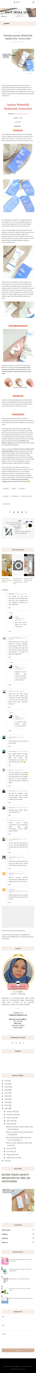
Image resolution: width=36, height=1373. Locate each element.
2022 (6, 1108)
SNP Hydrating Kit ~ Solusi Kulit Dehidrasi (19, 1279)
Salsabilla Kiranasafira (14, 637)
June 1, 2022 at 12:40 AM (21, 594)
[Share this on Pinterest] (18, 512)
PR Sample (22, 488)
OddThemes (16, 1366)
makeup (5, 1234)
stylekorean (15, 496)
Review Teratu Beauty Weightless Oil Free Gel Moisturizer (16, 1178)
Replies (11, 613)
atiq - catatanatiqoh (14, 839)
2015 (6, 1087)
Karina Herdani (12, 737)
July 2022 (10, 1152)
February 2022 (12, 1115)
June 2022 (10, 1148)
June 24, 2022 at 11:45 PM (21, 807)
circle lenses (6, 1230)
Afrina (10, 820)
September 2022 (13, 1158)
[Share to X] (13, 512)
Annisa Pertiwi (12, 857)
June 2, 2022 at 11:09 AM (18, 691)
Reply (10, 607)
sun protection (27, 496)
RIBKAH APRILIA (12, 873)
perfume (5, 1238)
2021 (6, 1105)
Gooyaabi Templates (18, 1369)
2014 (6, 1084)
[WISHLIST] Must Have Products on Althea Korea (21, 1298)
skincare (5, 496)
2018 (6, 1096)
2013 (6, 1081)
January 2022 (12, 1112)
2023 (6, 1161)
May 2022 (10, 1124)
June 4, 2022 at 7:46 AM (18, 770)
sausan (10, 691)
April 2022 (11, 1121)
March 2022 (11, 1118)
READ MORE (18, 1028)
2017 (6, 1093)
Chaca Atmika (12, 807)
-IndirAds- (18, 32)
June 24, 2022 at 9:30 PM (21, 791)
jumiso (14, 488)
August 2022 (11, 1155)
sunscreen (6, 504)
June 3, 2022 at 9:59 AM (22, 751)
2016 (6, 1090)
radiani (10, 770)
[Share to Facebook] (9, 512)
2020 (6, 1102)
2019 (6, 1099)
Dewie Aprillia (12, 791)
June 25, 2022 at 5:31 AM (18, 820)
